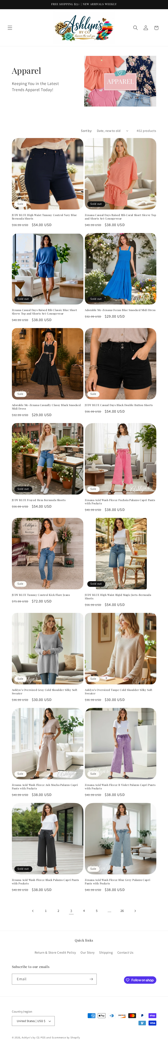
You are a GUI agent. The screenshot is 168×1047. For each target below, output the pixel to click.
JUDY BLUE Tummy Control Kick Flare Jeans (41, 595)
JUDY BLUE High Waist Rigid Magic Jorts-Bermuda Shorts (118, 596)
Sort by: (86, 131)
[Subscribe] (91, 979)
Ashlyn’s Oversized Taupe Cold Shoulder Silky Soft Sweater (118, 691)
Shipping (106, 952)
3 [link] (71, 910)
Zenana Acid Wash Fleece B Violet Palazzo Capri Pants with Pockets (120, 786)
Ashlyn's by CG (31, 1037)
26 (122, 911)
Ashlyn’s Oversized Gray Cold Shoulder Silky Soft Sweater (44, 691)
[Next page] (135, 911)
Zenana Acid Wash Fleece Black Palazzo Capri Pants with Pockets (45, 881)
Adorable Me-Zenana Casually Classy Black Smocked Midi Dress (46, 406)
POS (43, 1037)
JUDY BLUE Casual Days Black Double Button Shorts (119, 405)
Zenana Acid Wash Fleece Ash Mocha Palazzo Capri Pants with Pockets (45, 786)
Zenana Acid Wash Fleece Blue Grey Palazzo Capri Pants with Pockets (117, 881)
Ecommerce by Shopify (66, 1037)
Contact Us (125, 952)
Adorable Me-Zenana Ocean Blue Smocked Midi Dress (120, 310)
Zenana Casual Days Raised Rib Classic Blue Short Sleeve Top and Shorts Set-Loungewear (44, 311)
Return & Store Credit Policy (55, 952)
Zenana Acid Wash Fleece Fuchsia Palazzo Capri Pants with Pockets (120, 501)
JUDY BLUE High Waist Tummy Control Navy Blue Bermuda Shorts (44, 216)
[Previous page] (33, 911)
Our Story (88, 952)
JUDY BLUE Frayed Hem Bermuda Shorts (39, 500)
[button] (10, 28)
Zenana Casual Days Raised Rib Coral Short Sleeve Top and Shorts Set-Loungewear (120, 216)
